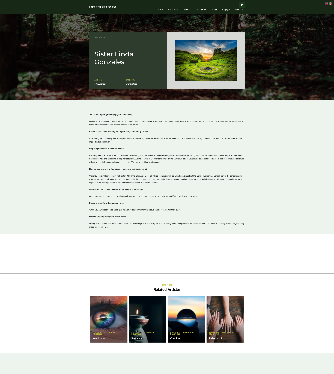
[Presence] (147, 319)
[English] (327, 3)
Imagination (99, 338)
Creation (175, 338)
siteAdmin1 (100, 83)
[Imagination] (108, 319)
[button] (242, 5)
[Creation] (186, 319)
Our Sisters (131, 83)
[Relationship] (225, 319)
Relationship (216, 338)
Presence (136, 338)
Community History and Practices (104, 333)
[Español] (330, 3)
